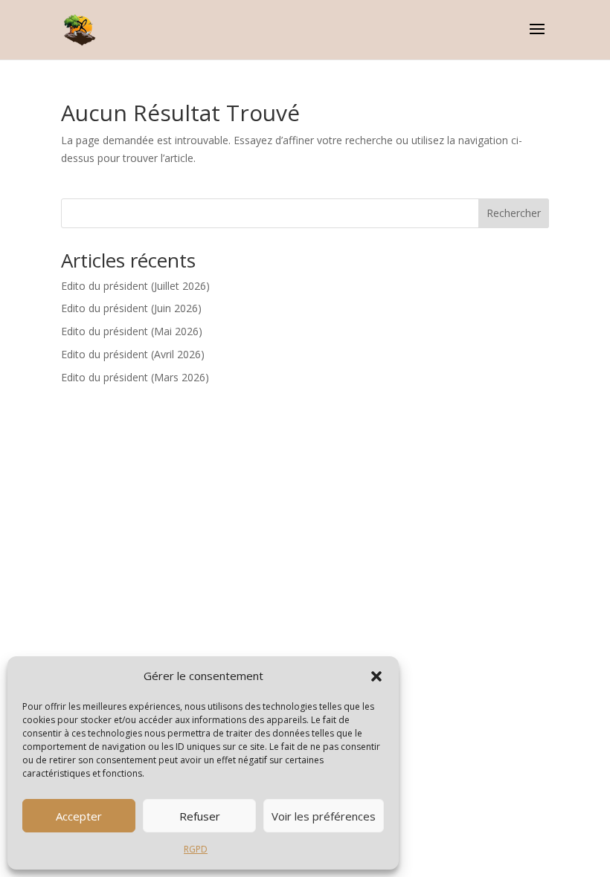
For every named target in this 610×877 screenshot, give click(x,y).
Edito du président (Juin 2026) (131, 308)
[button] (376, 676)
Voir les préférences (324, 816)
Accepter (79, 816)
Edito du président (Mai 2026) (131, 331)
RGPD (196, 849)
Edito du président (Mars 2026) (135, 377)
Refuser (199, 816)
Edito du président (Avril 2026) (133, 354)
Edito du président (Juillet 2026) (135, 286)
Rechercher (514, 213)
